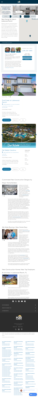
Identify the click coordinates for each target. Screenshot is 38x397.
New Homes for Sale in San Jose (6, 356)
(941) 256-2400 (4, 107)
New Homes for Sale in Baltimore (18, 348)
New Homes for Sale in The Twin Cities (18, 365)
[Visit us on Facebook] (13, 301)
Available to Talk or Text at (27, 48)
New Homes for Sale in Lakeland (6, 369)
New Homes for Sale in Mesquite (18, 371)
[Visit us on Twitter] (16, 301)
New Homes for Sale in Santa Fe (18, 385)
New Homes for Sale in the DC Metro (18, 349)
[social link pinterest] (10, 96)
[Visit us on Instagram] (25, 301)
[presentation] (0, 10)
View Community (6, 169)
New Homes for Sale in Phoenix (6, 343)
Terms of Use (15, 326)
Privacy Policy (20, 326)
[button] (14, 13)
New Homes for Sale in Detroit (17, 360)
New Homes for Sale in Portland (29, 349)
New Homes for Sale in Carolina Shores (18, 390)
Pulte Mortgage (25, 258)
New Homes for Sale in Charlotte (18, 391)
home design (28, 190)
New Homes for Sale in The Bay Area (6, 349)
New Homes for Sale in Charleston (30, 359)
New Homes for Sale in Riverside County (7, 354)
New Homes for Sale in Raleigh (17, 393)
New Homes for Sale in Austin (29, 375)
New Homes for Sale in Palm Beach (6, 372)
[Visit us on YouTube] (22, 301)
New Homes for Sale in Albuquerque (18, 384)
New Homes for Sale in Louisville (18, 343)
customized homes (25, 194)
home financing (22, 255)
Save (23, 169)
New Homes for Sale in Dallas (29, 376)
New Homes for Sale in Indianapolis (6, 391)
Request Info (15, 169)
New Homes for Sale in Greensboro (18, 392)
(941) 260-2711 (4, 155)
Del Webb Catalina (9, 150)
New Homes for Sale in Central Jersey (18, 379)
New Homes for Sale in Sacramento (6, 355)
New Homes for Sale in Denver (6, 361)
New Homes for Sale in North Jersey (18, 378)
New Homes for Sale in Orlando (6, 371)
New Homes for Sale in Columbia (30, 360)
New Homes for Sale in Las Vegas (18, 370)
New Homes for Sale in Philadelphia (30, 354)
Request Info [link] (27, 59)
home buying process (26, 230)
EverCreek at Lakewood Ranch (10, 101)
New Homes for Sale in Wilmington (18, 394)
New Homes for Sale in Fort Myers (6, 367)
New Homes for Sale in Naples (6, 370)
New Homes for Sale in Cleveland (30, 343)
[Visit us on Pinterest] (19, 301)
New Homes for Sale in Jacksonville (6, 368)
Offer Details (19, 11)
